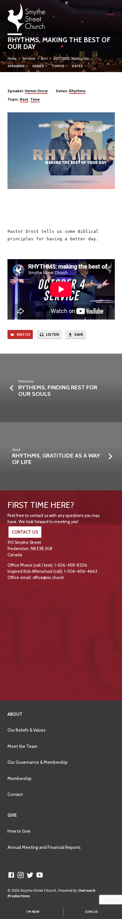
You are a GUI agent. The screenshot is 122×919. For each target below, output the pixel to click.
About (14, 714)
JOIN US (91, 912)
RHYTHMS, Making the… (72, 58)
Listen (52, 334)
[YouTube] (39, 875)
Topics (58, 66)
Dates (78, 66)
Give (12, 815)
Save (78, 334)
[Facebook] (11, 875)
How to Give (19, 831)
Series (38, 66)
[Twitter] (30, 875)
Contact (15, 794)
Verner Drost (36, 90)
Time (35, 99)
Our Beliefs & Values (26, 730)
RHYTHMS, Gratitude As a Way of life (56, 458)
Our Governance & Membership (37, 762)
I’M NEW (32, 912)
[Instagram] (20, 875)
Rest (44, 58)
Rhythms (77, 90)
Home (12, 58)
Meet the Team (22, 746)
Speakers (16, 66)
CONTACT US (25, 532)
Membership (19, 778)
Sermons (28, 58)
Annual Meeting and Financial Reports (44, 847)
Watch (23, 334)
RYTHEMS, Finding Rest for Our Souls (57, 390)
